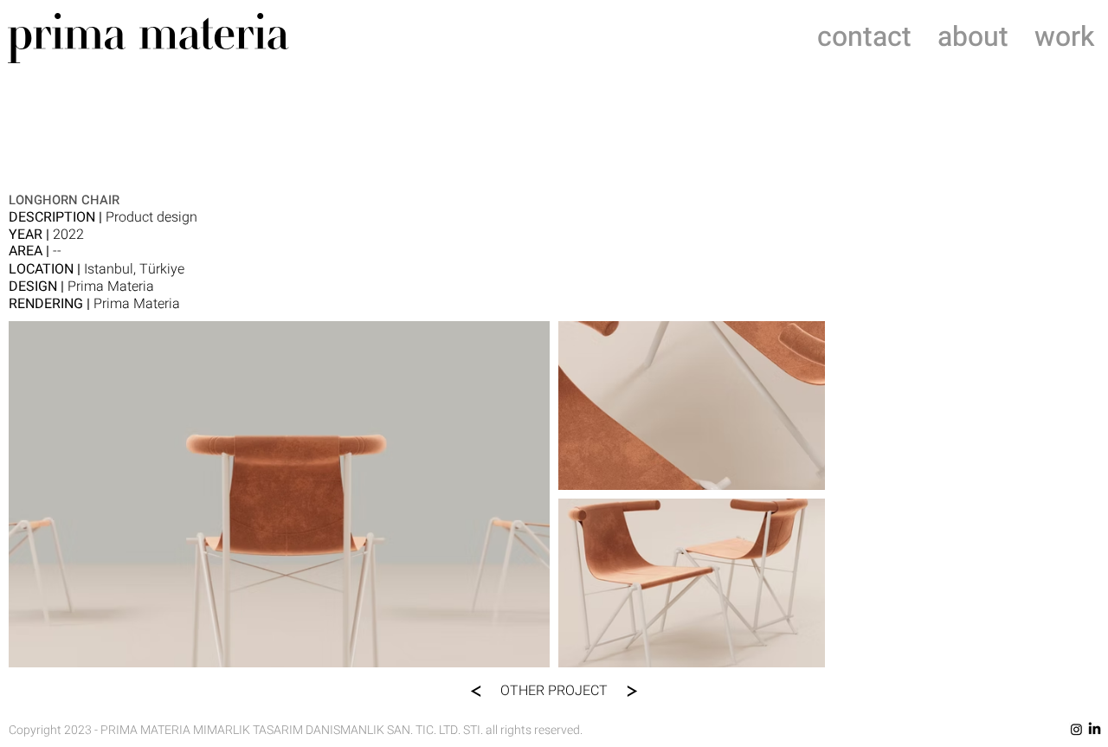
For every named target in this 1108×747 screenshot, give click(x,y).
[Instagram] (1076, 729)
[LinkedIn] (1094, 729)
